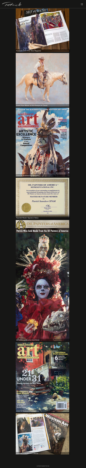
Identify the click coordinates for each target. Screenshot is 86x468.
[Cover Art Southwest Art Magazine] (42, 142)
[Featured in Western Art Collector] (42, 434)
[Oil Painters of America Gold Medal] (42, 280)
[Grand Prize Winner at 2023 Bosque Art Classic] (42, 79)
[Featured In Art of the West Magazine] (42, 30)
